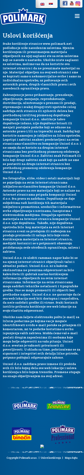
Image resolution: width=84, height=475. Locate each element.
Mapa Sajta (71, 457)
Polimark (24, 457)
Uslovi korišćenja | (52, 457)
